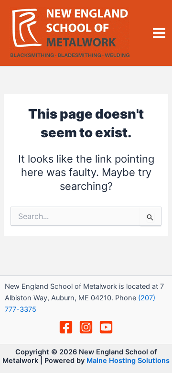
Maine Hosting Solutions (128, 360)
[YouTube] (106, 327)
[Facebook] (66, 327)
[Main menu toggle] (159, 33)
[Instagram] (86, 327)
